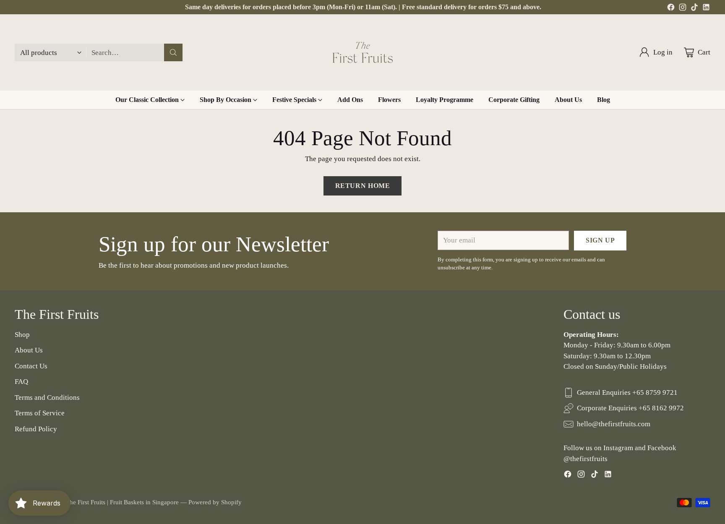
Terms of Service (40, 413)
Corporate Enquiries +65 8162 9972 (630, 408)
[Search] (173, 52)
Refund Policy (36, 429)
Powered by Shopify (215, 502)
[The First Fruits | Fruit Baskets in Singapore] (362, 52)
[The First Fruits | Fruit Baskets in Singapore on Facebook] (671, 9)
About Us (29, 350)
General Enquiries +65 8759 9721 (627, 392)
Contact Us (31, 366)
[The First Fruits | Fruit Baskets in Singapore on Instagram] (682, 9)
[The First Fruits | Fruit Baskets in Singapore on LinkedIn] (706, 9)
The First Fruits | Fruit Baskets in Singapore (122, 502)
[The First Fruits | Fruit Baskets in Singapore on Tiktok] (694, 9)
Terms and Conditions (47, 397)
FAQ (21, 382)
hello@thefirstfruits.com (613, 424)
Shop (22, 335)
